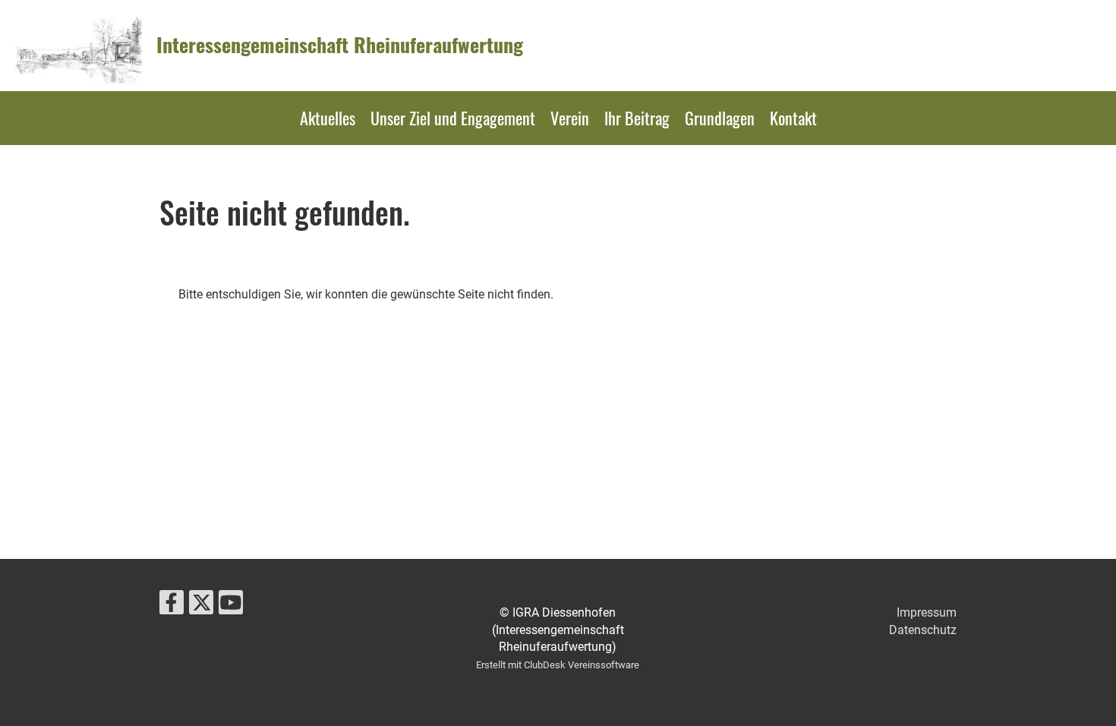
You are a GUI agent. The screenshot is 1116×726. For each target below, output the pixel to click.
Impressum (927, 612)
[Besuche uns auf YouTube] (231, 606)
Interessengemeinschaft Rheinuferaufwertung (339, 44)
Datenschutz (923, 630)
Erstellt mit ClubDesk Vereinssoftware (557, 665)
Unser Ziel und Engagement (452, 118)
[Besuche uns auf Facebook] (171, 606)
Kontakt (793, 118)
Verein (569, 118)
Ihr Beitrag (637, 118)
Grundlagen (720, 118)
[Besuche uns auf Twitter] (201, 606)
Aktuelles (327, 118)
